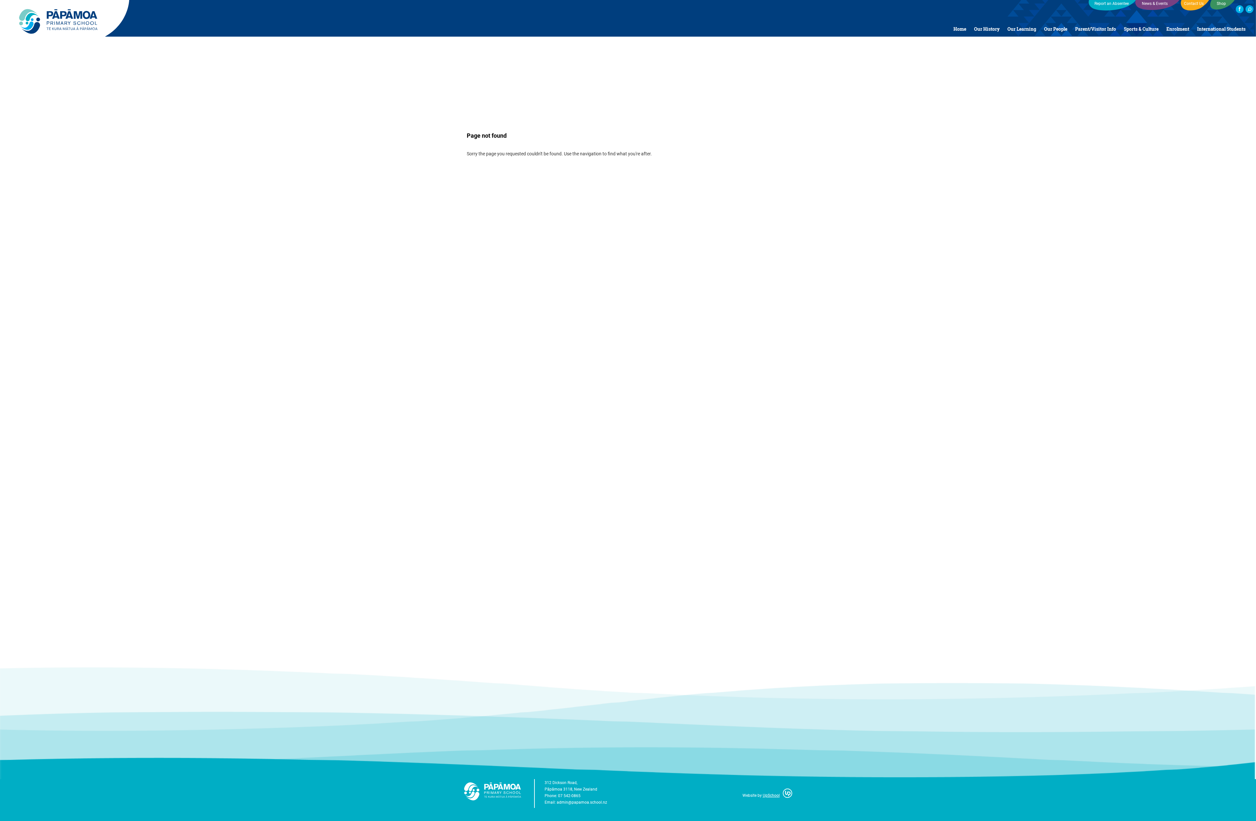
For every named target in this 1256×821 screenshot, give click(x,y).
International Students (1221, 29)
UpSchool (771, 795)
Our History (987, 29)
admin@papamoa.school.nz (582, 802)
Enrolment (1177, 29)
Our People (1055, 29)
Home (959, 29)
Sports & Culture (1141, 29)
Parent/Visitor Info (1095, 29)
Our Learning (1021, 29)
